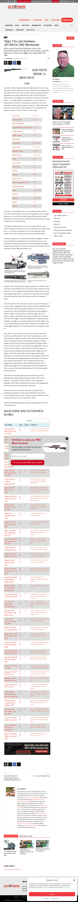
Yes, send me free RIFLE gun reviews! (27, 462)
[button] (27, 448)
